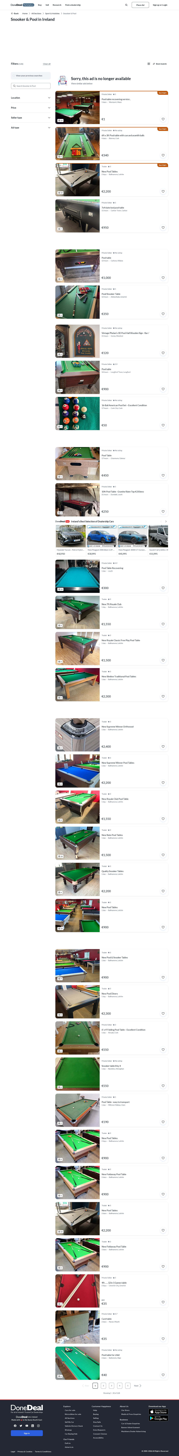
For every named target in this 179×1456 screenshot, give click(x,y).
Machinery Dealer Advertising (133, 1431)
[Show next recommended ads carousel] (166, 521)
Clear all (46, 64)
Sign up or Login (160, 5)
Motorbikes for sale (73, 1414)
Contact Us (97, 1426)
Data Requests (99, 1430)
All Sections (36, 13)
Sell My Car (69, 1422)
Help (95, 1410)
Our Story (125, 1410)
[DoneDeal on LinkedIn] (32, 1425)
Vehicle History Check (74, 1426)
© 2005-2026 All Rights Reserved (155, 1451)
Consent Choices (100, 1434)
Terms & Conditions (43, 1451)
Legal (13, 1451)
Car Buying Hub (71, 1434)
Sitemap (68, 1430)
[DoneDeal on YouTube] (26, 1425)
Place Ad (140, 5)
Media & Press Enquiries (131, 1414)
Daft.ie (67, 1443)
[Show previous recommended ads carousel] (161, 521)
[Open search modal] (126, 5)
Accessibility (98, 1438)
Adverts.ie (69, 1447)
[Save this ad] (163, 119)
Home (25, 13)
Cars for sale (70, 1410)
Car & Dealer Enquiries (130, 1424)
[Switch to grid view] (148, 63)
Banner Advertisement (130, 1427)
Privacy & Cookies (25, 1451)
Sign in (27, 1433)
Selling (96, 1418)
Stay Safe (97, 1422)
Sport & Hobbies (52, 13)
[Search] (14, 86)
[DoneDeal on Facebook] (15, 1425)
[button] (73, 4)
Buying (96, 1414)
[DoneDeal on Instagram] (38, 1425)
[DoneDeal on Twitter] (20, 1425)
